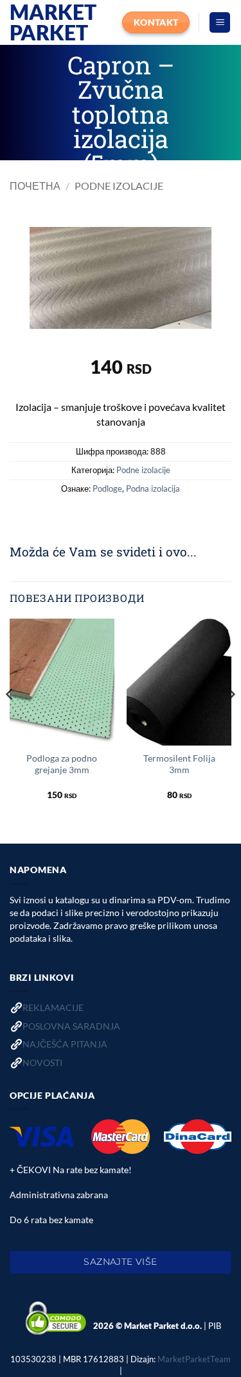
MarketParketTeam (194, 1359)
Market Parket (53, 22)
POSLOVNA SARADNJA (71, 1026)
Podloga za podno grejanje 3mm (61, 764)
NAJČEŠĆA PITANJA (64, 1044)
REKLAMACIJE (53, 1007)
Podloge (107, 488)
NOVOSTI (42, 1062)
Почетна (35, 185)
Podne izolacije (119, 185)
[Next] (230, 720)
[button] (220, 22)
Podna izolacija (153, 488)
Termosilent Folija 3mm (179, 764)
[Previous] (10, 720)
